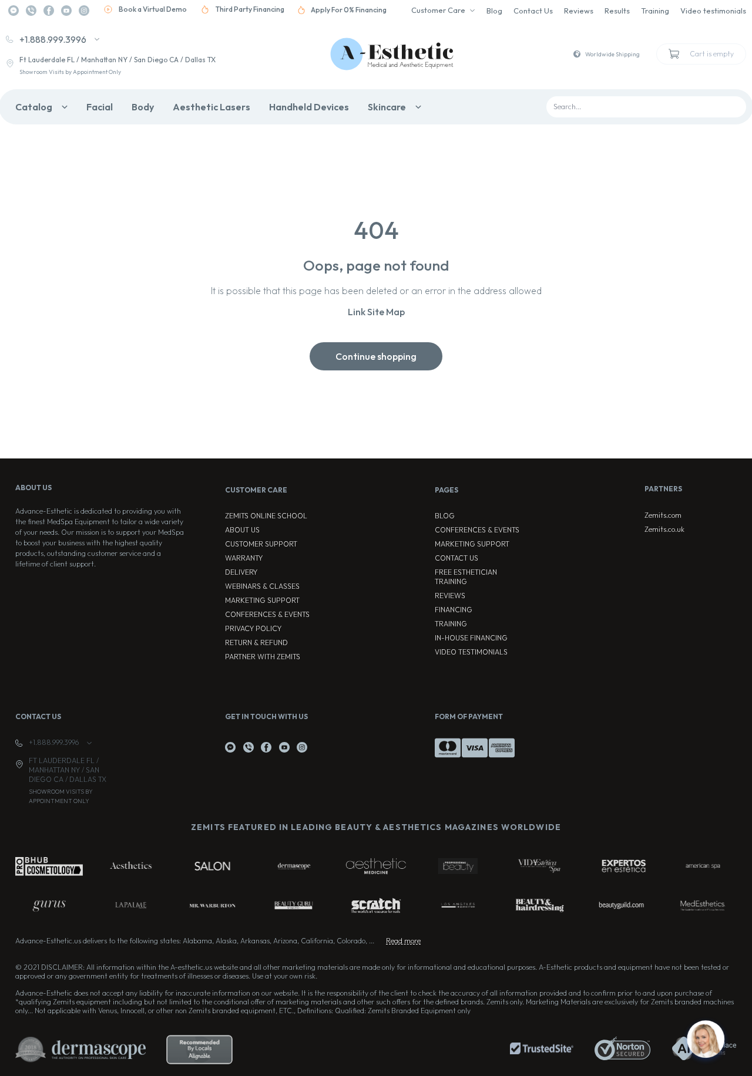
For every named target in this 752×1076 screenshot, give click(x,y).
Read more (403, 940)
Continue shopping (376, 356)
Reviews (578, 10)
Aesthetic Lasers (211, 107)
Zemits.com (663, 515)
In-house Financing (471, 637)
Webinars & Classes (262, 586)
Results (617, 10)
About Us (242, 529)
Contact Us (533, 10)
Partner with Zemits (262, 656)
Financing (453, 609)
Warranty (244, 558)
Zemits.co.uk (664, 529)
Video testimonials (713, 10)
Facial (99, 107)
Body (143, 107)
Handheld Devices (309, 107)
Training (655, 10)
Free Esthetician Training (466, 577)
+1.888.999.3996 (52, 39)
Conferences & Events (267, 614)
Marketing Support (262, 600)
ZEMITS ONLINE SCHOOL (266, 515)
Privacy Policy (253, 628)
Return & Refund (256, 642)
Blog (494, 10)
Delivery (241, 572)
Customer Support (261, 543)
